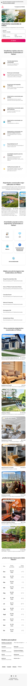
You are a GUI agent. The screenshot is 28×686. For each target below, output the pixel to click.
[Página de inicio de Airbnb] (3, 7)
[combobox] (13, 32)
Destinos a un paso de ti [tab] (7, 642)
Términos (16, 679)
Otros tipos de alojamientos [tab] (20, 642)
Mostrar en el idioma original (9, 3)
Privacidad (11, 679)
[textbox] (7, 36)
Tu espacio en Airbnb (20, 7)
